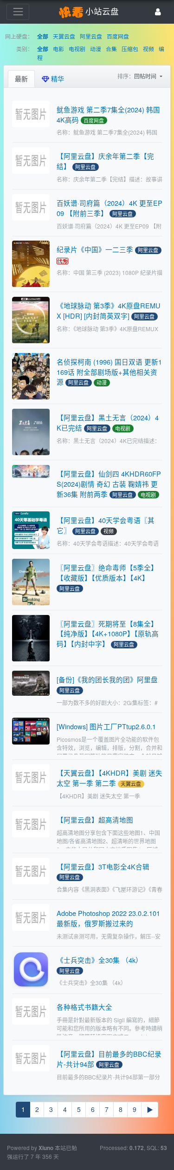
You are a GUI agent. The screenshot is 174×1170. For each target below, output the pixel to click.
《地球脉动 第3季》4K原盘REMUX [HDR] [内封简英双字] (109, 310)
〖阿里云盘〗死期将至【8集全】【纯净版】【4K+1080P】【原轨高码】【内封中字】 (108, 634)
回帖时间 (146, 76)
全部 (42, 36)
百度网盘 (118, 36)
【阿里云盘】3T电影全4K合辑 (103, 866)
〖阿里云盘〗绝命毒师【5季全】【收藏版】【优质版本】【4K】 (107, 572)
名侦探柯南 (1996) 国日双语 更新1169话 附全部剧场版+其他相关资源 (109, 372)
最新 (21, 78)
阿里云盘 (91, 36)
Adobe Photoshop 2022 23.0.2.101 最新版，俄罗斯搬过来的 (108, 918)
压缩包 (130, 48)
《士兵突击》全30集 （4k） (99, 960)
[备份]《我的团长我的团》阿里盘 (107, 679)
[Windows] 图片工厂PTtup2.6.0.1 (106, 726)
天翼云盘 (64, 36)
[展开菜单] (17, 12)
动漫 (95, 48)
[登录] (158, 12)
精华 (56, 78)
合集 (111, 48)
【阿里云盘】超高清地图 (95, 819)
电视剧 (77, 48)
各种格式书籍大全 (84, 1007)
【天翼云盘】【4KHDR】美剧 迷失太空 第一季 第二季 (109, 778)
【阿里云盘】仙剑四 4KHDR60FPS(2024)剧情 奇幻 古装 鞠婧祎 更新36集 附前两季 (109, 484)
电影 (58, 48)
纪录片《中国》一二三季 (95, 249)
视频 (148, 48)
